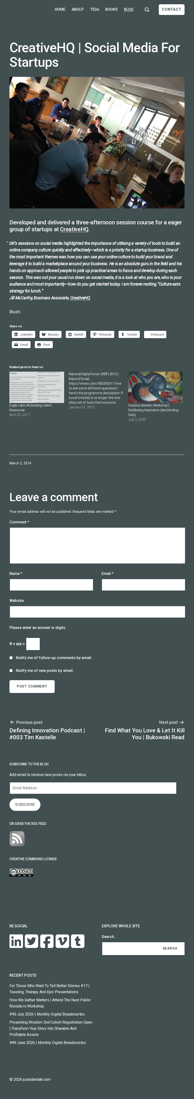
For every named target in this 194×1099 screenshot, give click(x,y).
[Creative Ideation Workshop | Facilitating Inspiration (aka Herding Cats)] (155, 387)
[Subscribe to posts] (17, 838)
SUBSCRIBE (25, 804)
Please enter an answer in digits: (37, 627)
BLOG (128, 9)
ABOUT (78, 9)
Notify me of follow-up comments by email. (54, 658)
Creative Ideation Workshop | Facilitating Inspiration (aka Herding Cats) (153, 410)
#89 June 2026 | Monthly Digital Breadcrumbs (47, 1042)
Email (107, 573)
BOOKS (111, 9)
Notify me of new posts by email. (45, 670)
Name (15, 573)
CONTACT (171, 9)
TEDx (94, 9)
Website (16, 600)
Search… (109, 936)
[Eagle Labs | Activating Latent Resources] (36, 387)
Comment (19, 522)
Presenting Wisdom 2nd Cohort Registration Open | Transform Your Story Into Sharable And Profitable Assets (50, 1028)
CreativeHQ (74, 229)
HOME (60, 9)
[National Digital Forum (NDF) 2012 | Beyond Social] (98, 391)
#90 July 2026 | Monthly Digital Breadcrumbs (47, 1014)
